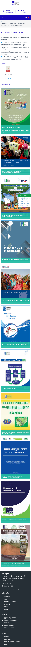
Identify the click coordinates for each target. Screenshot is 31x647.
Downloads (8, 79)
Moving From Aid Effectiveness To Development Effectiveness (13, 564)
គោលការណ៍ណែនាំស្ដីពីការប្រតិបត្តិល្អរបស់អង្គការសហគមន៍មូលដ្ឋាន (12, 216)
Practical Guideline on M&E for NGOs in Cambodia (15, 260)
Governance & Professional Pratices (14, 520)
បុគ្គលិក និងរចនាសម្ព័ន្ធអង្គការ (10, 602)
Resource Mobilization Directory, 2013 (14, 344)
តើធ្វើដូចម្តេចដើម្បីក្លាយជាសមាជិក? (11, 620)
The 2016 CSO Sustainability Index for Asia (15, 301)
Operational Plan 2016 (9, 388)
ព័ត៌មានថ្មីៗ (6, 644)
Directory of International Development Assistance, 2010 (15, 432)
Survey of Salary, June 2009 (11, 127)
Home (2, 22)
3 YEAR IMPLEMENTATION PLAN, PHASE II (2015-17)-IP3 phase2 (15, 131)
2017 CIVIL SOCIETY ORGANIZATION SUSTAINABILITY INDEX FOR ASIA (12, 172)
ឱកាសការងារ (6, 637)
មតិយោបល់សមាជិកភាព (9, 628)
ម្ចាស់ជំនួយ (6, 609)
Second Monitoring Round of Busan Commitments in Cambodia (13, 476)
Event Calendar (23, 195)
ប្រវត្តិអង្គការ (6, 599)
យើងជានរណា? (7, 597)
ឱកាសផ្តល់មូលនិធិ (7, 639)
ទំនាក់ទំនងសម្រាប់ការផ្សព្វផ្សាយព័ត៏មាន (12, 642)
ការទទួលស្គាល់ (7, 604)
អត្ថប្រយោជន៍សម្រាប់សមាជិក (10, 618)
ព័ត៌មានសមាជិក (7, 623)
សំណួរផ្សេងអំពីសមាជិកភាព (9, 625)
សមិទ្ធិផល (6, 607)
